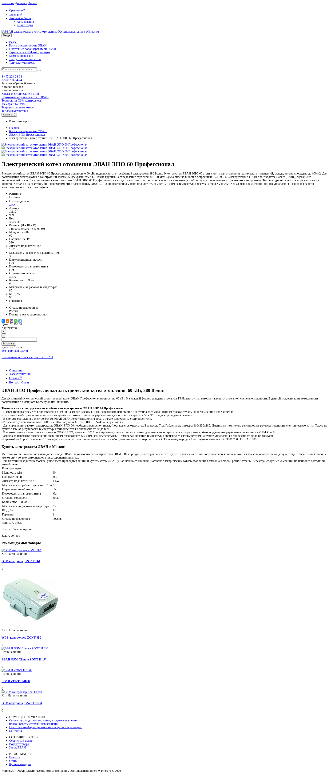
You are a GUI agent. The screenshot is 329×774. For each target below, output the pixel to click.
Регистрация (25, 25)
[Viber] (11, 321)
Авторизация (25, 21)
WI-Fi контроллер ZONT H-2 (21, 637)
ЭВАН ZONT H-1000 (16, 681)
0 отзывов (14, 196)
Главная (14, 127)
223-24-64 (12, 76)
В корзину (8, 343)
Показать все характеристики (28, 314)
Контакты (8, 3)
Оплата (32, 3)
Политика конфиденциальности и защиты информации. (45, 727)
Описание (15, 370)
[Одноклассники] (7, 321)
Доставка (21, 3)
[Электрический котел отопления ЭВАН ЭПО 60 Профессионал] (44, 144)
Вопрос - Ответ (20, 382)
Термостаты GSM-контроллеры (29, 52)
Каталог (12, 90)
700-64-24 (12, 80)
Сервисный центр (21, 740)
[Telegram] (20, 321)
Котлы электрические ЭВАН (28, 45)
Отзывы (15, 378)
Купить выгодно (20, 764)
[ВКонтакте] (3, 321)
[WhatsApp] (16, 321)
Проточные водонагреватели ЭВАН (32, 48)
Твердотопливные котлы (25, 59)
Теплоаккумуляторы (22, 62)
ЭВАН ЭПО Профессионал (27, 134)
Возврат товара (19, 744)
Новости (14, 757)
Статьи (13, 760)
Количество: (10, 327)
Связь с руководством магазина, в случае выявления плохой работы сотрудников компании (43, 722)
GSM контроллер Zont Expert (22, 703)
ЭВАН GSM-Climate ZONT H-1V (24, 659)
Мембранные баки (21, 55)
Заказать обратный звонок (19, 83)
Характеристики (20, 373)
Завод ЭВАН (17, 747)
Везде (13, 42)
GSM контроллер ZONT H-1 (21, 561)
